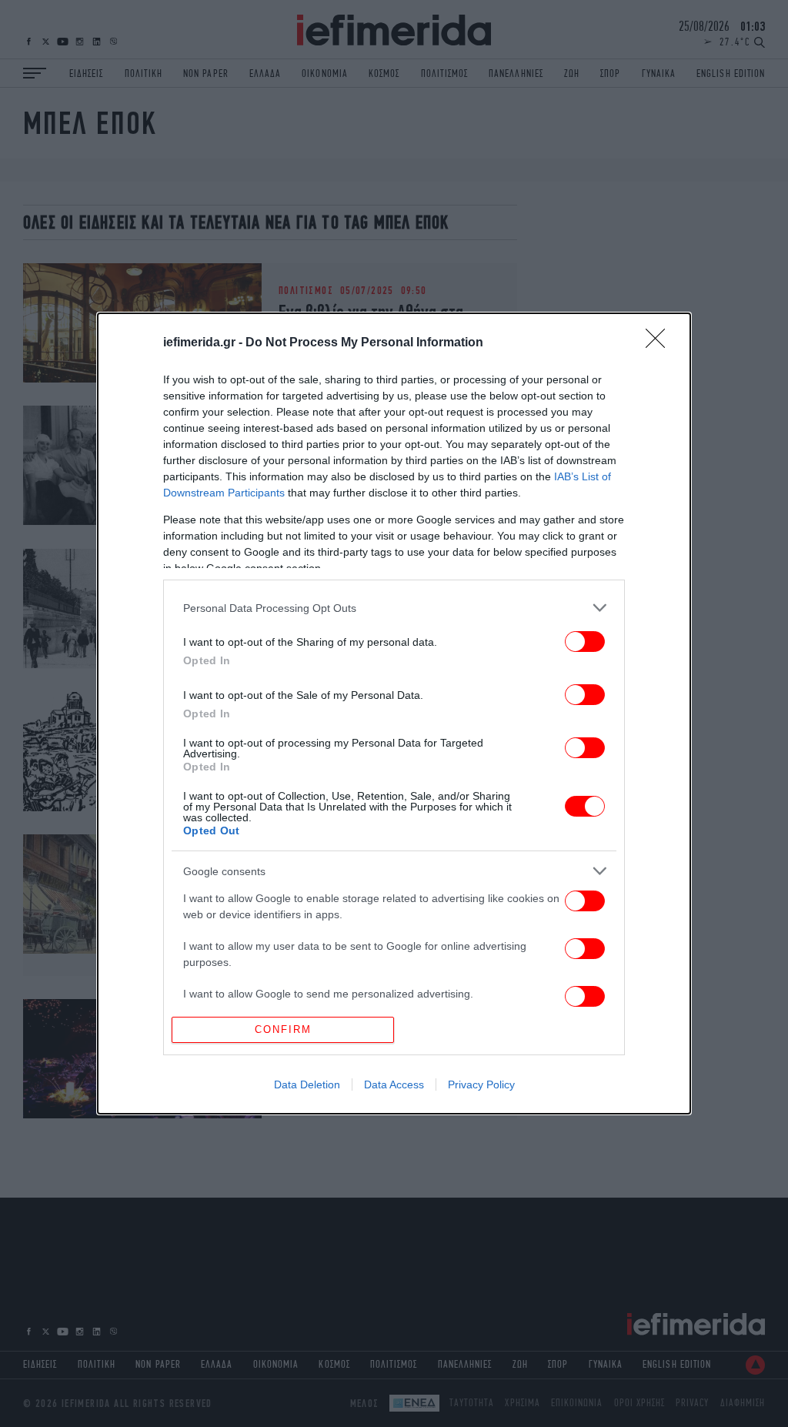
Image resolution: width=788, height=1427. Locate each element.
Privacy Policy (481, 1084)
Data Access (394, 1084)
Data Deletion (307, 1084)
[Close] (660, 343)
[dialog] (394, 713)
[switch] (585, 641)
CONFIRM (283, 1029)
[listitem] (394, 608)
